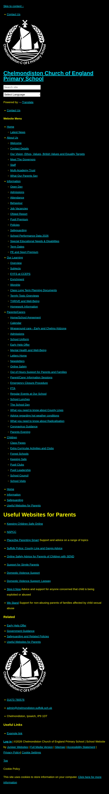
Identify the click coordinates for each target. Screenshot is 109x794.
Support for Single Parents (23, 564)
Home (10, 489)
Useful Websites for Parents (24, 505)
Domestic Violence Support (23, 572)
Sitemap (60, 747)
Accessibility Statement (81, 747)
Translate (27, 102)
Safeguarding (15, 500)
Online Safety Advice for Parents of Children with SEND (40, 556)
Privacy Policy (11, 752)
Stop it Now (14, 589)
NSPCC (11, 531)
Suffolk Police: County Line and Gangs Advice (34, 548)
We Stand (13, 602)
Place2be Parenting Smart (23, 540)
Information (14, 494)
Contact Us (13, 14)
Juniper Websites (17, 747)
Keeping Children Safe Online (25, 523)
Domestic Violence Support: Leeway (29, 580)
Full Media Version (41, 747)
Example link (14, 733)
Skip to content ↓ (13, 6)
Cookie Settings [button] (31, 752)
